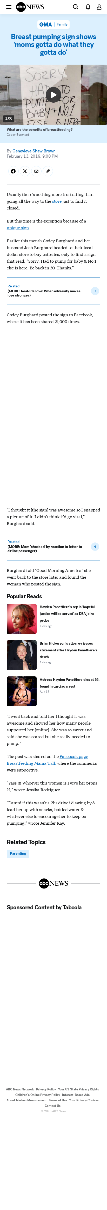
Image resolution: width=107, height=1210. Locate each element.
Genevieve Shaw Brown (34, 151)
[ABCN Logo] (30, 7)
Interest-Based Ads (76, 1095)
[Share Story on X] (25, 171)
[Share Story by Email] (36, 171)
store (57, 201)
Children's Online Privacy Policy (37, 1095)
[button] (9, 6)
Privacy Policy (46, 1089)
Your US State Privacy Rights (78, 1089)
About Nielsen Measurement (26, 1100)
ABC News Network (20, 1089)
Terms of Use (58, 1100)
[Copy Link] (48, 171)
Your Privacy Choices (84, 1100)
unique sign (18, 227)
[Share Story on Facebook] (13, 171)
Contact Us (53, 1106)
